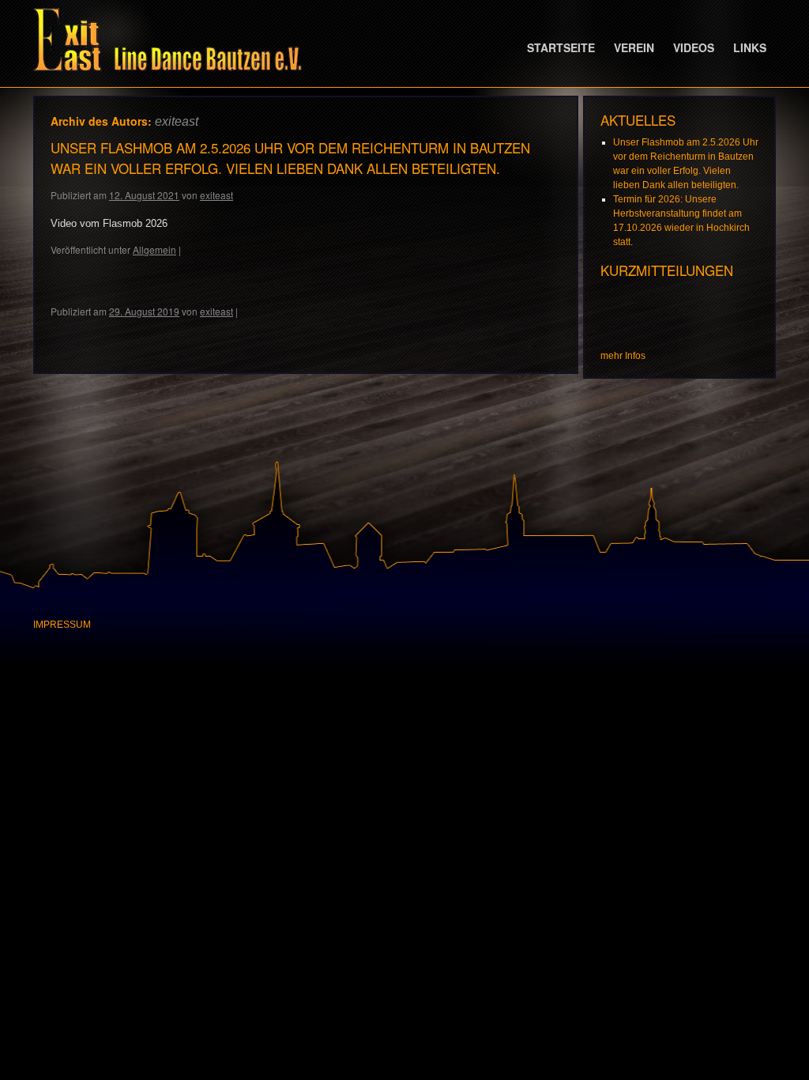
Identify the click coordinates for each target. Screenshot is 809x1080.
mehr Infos (622, 355)
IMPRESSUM (62, 624)
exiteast (176, 121)
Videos (693, 47)
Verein (634, 47)
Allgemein (154, 249)
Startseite (561, 47)
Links (749, 47)
